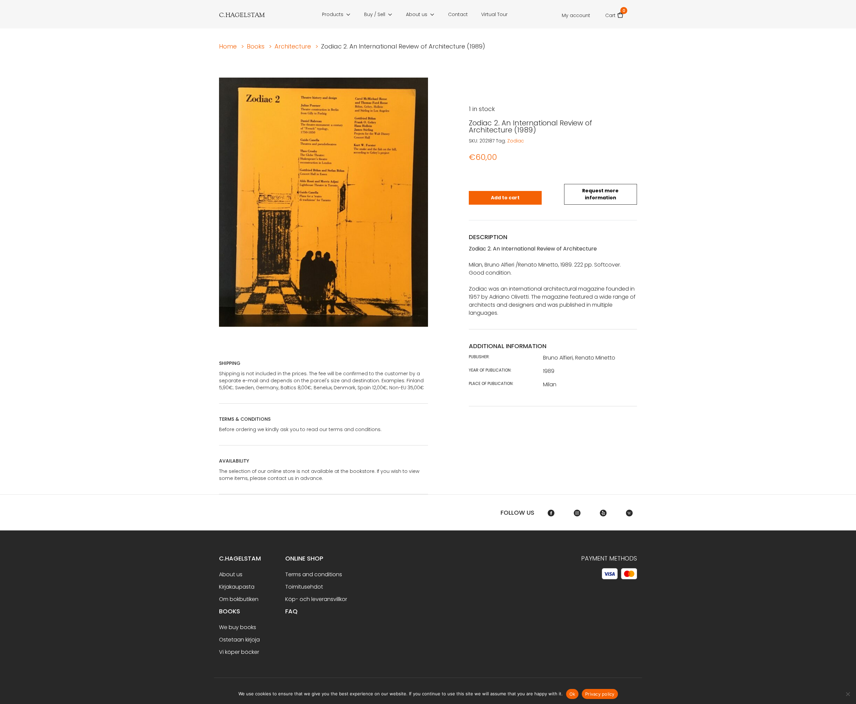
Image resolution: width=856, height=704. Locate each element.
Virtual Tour (494, 14)
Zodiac (515, 140)
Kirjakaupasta (236, 587)
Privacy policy (600, 694)
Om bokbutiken (238, 599)
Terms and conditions (313, 574)
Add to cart (505, 197)
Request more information (600, 194)
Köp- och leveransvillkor (316, 599)
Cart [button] (614, 13)
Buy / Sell (374, 14)
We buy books (237, 627)
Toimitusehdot (304, 587)
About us (416, 14)
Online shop (304, 558)
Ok (572, 694)
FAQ (291, 611)
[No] (847, 694)
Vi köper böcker (239, 652)
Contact (458, 14)
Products (332, 14)
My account (576, 15)
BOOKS (229, 611)
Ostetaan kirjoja (239, 639)
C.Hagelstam (240, 558)
